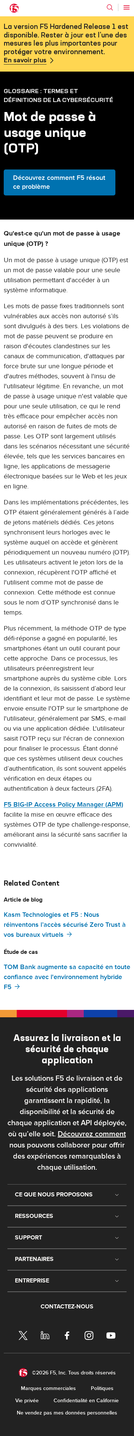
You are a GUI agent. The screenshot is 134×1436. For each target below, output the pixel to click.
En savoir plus (25, 60)
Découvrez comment (92, 1134)
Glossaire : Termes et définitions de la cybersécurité (58, 95)
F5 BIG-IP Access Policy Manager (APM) (63, 804)
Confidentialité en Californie (86, 1400)
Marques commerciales (48, 1388)
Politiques (102, 1388)
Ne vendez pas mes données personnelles (67, 1413)
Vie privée (27, 1400)
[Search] (110, 7)
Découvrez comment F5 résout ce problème (59, 182)
